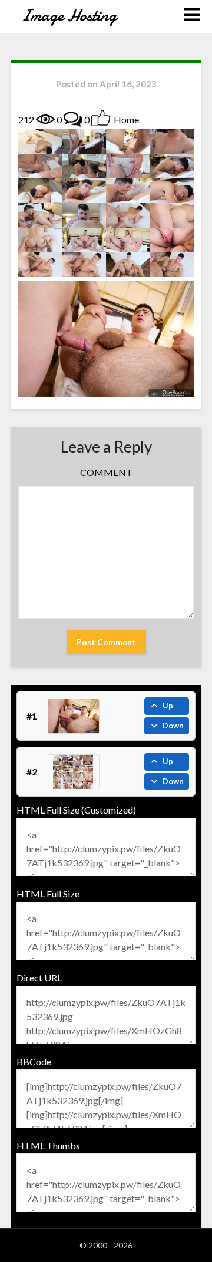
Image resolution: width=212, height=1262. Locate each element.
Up (168, 705)
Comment (106, 472)
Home (126, 119)
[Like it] (100, 118)
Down (173, 725)
